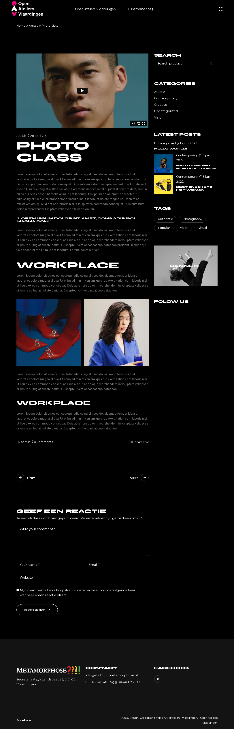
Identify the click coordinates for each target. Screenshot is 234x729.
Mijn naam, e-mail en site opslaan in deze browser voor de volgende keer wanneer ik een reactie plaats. (77, 592)
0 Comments (43, 442)
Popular (164, 228)
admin (23, 442)
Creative (160, 104)
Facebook (23, 720)
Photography (192, 219)
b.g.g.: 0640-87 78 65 (125, 682)
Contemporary (165, 98)
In (157, 678)
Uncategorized (166, 111)
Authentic (165, 219)
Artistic (33, 25)
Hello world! (170, 148)
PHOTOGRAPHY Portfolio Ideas (196, 167)
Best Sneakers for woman (194, 188)
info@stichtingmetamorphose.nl (111, 675)
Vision (159, 117)
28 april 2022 (39, 136)
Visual (202, 228)
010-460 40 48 (96, 682)
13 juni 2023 (188, 143)
